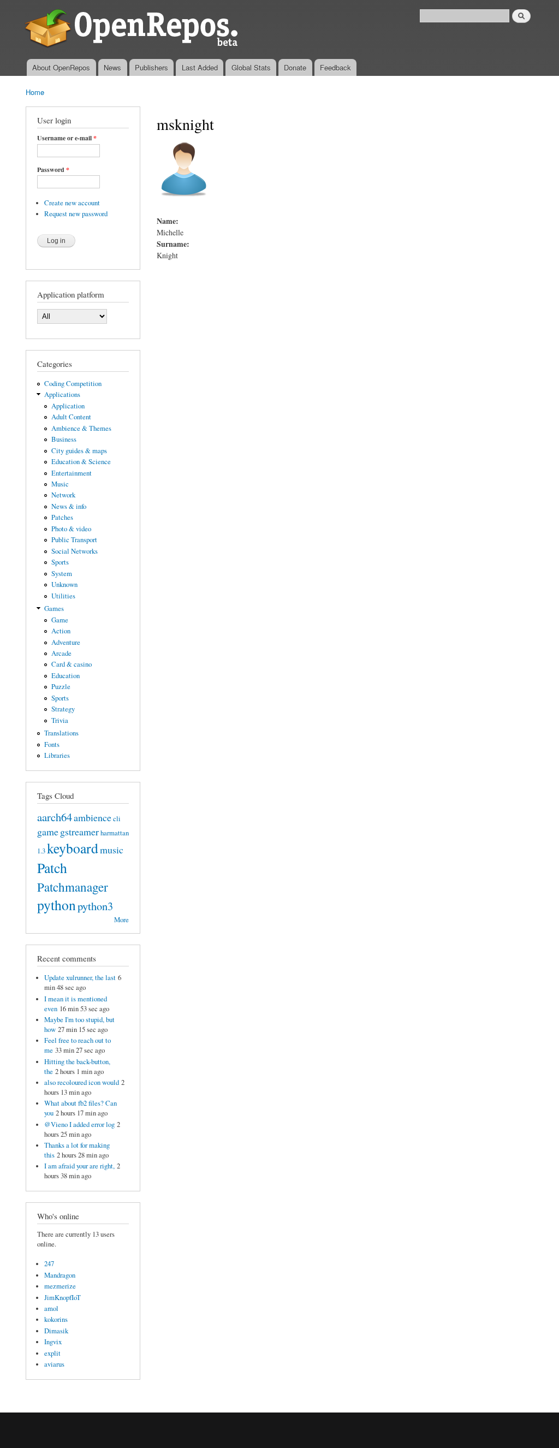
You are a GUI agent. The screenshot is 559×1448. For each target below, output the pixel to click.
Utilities (63, 596)
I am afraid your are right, (79, 1166)
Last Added (200, 67)
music (111, 849)
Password (53, 169)
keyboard (72, 848)
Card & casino (71, 664)
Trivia (59, 720)
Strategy (63, 709)
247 (49, 1263)
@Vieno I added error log (79, 1124)
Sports (60, 562)
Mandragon (59, 1275)
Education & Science (81, 461)
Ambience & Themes (81, 428)
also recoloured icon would (81, 1082)
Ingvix (53, 1341)
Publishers (151, 67)
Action (60, 631)
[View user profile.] (184, 202)
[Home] (133, 29)
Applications (62, 394)
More (121, 919)
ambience (92, 817)
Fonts (52, 744)
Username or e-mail (67, 138)
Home (35, 92)
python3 (95, 905)
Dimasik (56, 1331)
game (47, 831)
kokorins (56, 1319)
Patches (62, 517)
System (61, 573)
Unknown (64, 584)
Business (63, 439)
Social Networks (74, 551)
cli (117, 818)
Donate (295, 67)
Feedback (335, 67)
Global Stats (251, 67)
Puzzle (60, 686)
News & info (68, 506)
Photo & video (71, 528)
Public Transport (74, 539)
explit (52, 1353)
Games (54, 608)
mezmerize (60, 1286)
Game (59, 620)
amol (51, 1308)
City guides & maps (79, 450)
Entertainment (71, 473)
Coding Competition (73, 383)
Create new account (72, 202)
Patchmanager (72, 887)
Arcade (61, 653)
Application (68, 406)
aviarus (54, 1364)
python (56, 904)
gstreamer (79, 831)
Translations (61, 733)
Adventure (65, 642)
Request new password (76, 213)
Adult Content (71, 417)
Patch (52, 867)
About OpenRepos (61, 67)
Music (60, 484)
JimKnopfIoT (62, 1297)
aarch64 (54, 816)
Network (63, 495)
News (112, 67)
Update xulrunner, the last (80, 977)
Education (65, 675)
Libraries (57, 755)
